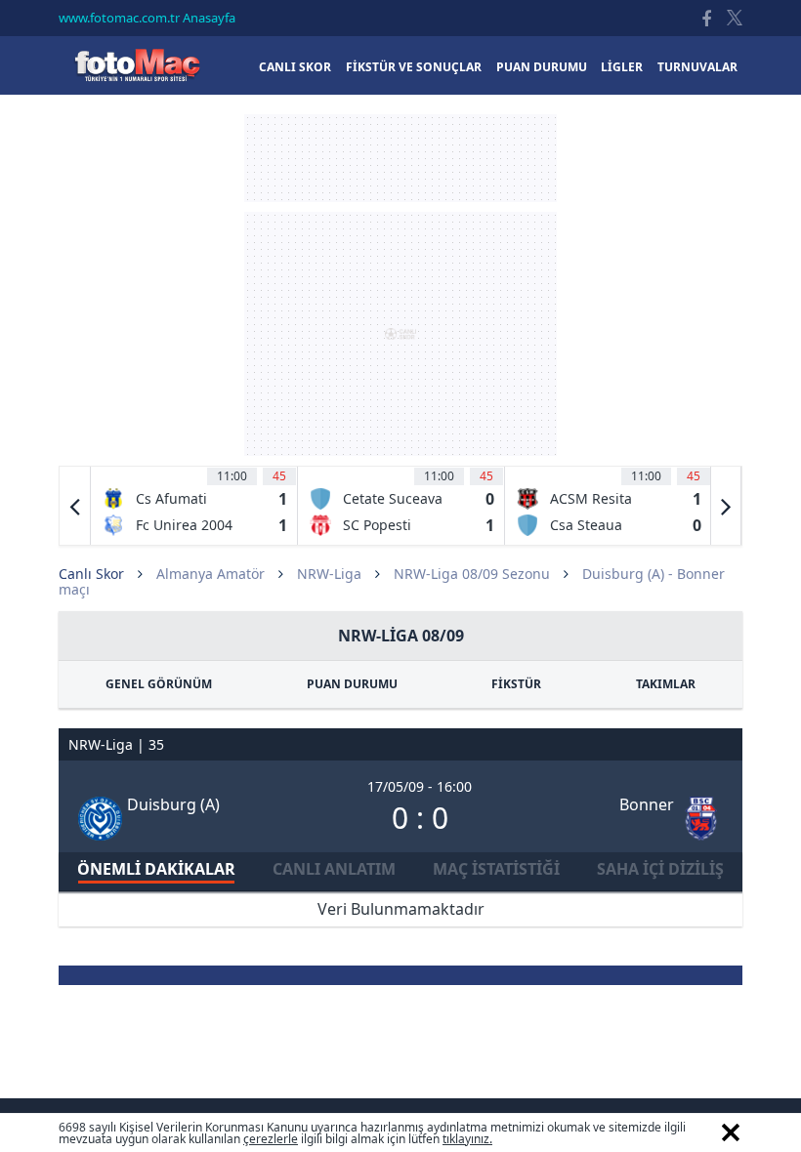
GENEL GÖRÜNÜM (158, 684)
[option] (194, 506)
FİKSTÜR (516, 684)
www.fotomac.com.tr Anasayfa (147, 17)
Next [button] (725, 506)
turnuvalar (697, 67)
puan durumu (541, 67)
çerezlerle (270, 1139)
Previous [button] (75, 506)
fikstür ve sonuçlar (414, 67)
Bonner (646, 804)
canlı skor (295, 67)
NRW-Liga (329, 573)
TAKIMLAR (666, 684)
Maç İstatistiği (496, 869)
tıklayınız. (467, 1139)
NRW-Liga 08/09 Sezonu (472, 573)
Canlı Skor (136, 65)
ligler (622, 67)
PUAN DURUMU (352, 684)
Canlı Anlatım (334, 869)
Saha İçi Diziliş (660, 869)
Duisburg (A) (173, 804)
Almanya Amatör (210, 573)
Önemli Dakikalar (156, 869)
